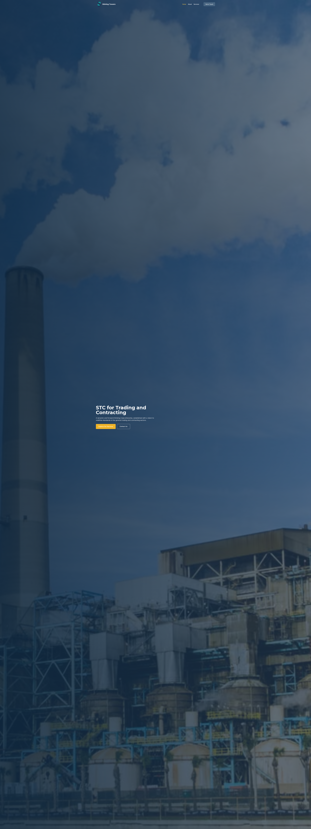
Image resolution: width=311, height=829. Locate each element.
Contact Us (123, 426)
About (190, 4)
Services (196, 4)
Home (184, 4)
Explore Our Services (105, 426)
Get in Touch (209, 4)
